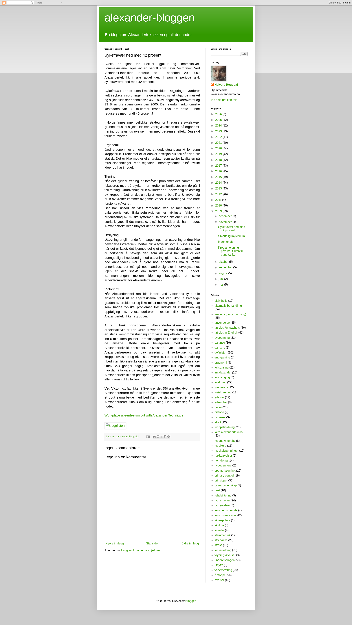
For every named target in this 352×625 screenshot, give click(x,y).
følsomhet (220, 402)
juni (221, 278)
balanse (219, 342)
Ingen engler (226, 241)
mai (221, 284)
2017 (219, 165)
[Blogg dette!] (158, 436)
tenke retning (222, 550)
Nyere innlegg (114, 543)
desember (225, 216)
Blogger (190, 600)
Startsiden (152, 543)
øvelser (219, 580)
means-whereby (224, 440)
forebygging (222, 377)
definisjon (220, 352)
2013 (219, 188)
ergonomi (220, 362)
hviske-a (219, 417)
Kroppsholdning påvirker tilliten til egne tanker (230, 251)
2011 (218, 199)
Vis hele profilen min (224, 99)
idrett (217, 422)
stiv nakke (221, 540)
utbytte (218, 565)
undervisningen (224, 560)
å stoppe (220, 575)
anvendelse (222, 322)
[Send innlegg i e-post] (147, 436)
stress (218, 545)
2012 (219, 194)
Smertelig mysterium (231, 236)
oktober (224, 261)
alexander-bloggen (149, 18)
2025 (219, 119)
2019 (219, 154)
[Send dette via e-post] (154, 436)
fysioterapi (221, 387)
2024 (219, 125)
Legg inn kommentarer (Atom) (140, 550)
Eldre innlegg (190, 543)
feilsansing (221, 367)
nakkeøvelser (223, 455)
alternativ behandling (228, 305)
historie (219, 412)
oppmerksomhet (224, 470)
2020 (219, 148)
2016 (219, 171)
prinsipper (221, 480)
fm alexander (222, 372)
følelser (219, 397)
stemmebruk (222, 535)
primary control (224, 475)
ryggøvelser (222, 505)
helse (218, 407)
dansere (219, 347)
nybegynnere (223, 465)
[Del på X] (161, 436)
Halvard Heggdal (226, 84)
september (226, 267)
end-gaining (222, 357)
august (223, 273)
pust (217, 490)
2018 (219, 159)
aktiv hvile (221, 300)
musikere (220, 445)
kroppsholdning (224, 427)
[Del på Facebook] (165, 436)
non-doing (221, 460)
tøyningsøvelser (224, 555)
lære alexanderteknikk (228, 432)
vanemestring (223, 570)
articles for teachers (227, 327)
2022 (219, 137)
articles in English (226, 332)
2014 (219, 182)
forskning (220, 382)
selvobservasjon (225, 515)
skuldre (219, 525)
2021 (219, 142)
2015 (219, 176)
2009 (219, 211)
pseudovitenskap (225, 485)
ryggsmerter (222, 500)
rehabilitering (223, 495)
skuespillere (222, 520)
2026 (219, 114)
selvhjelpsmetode (225, 510)
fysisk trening (223, 392)
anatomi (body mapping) (230, 314)
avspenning (222, 337)
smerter (219, 530)
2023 (219, 131)
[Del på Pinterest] (168, 436)
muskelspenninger (226, 450)
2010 (219, 205)
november (225, 222)
